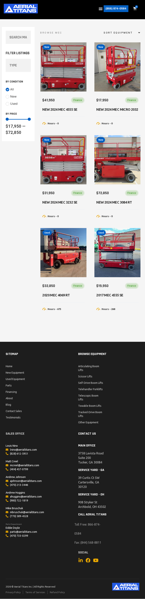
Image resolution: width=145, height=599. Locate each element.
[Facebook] (88, 560)
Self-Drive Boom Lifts (90, 382)
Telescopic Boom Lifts (88, 397)
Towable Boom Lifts (89, 405)
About (9, 398)
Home (9, 366)
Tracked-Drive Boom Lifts (90, 414)
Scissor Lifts (85, 376)
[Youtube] (95, 560)
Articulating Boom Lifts (88, 368)
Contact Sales (14, 411)
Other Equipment (88, 422)
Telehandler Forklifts (90, 389)
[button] (100, 8)
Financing (11, 391)
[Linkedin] (80, 560)
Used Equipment (15, 379)
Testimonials (13, 417)
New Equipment (15, 372)
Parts (9, 385)
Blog (8, 404)
